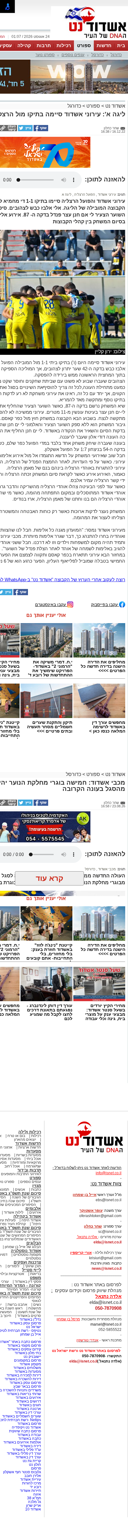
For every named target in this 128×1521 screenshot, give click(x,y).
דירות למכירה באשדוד (24, 1316)
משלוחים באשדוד (27, 1309)
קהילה (24, 45)
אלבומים (33, 1149)
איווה (37, 1435)
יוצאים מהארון (25, 1080)
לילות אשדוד (13, 1153)
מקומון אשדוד (30, 1305)
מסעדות (33, 1092)
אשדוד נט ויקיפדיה (26, 1368)
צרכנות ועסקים (27, 1203)
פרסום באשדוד (28, 1365)
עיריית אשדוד (30, 1420)
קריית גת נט (32, 1402)
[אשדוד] (89, 40)
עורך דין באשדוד (28, 1398)
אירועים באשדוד (28, 1338)
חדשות (104, 45)
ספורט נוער (45, 54)
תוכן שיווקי (33, 1207)
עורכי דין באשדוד (28, 1353)
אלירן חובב (32, 1417)
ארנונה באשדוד (28, 1350)
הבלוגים (33, 1184)
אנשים (20, 1130)
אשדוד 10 (33, 1450)
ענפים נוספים (73, 54)
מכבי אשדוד (106, 810)
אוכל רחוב (12, 1107)
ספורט (84, 45)
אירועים (35, 1153)
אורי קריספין (81, 1194)
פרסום (35, 1409)
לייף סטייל (31, 1211)
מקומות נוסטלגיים (26, 1195)
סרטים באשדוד (29, 1257)
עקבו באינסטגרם (51, 545)
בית (121, 45)
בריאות (35, 1215)
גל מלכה (34, 1443)
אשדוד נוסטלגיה (26, 1191)
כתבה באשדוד (29, 1379)
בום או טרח (16, 1077)
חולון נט (34, 1405)
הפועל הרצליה (84, 135)
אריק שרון (33, 1446)
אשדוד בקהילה (27, 1157)
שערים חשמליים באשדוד (21, 1357)
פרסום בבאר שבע (27, 1327)
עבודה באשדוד (28, 1376)
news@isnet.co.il (106, 1209)
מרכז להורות (31, 1424)
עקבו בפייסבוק (105, 545)
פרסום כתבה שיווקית (24, 1372)
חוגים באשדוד (30, 1346)
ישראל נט (33, 1268)
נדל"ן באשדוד (30, 1260)
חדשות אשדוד (28, 1084)
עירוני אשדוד (106, 135)
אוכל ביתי (33, 1100)
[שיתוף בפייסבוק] (40, 99)
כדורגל (116, 54)
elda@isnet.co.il (107, 1183)
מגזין (36, 1126)
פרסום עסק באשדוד (25, 1264)
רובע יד (35, 1428)
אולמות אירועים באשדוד (22, 1383)
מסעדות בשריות (28, 1096)
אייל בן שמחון (30, 1275)
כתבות (36, 1130)
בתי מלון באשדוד (28, 1294)
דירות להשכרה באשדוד (23, 1320)
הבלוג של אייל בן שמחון (23, 1188)
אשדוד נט (114, 75)
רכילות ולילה (29, 1073)
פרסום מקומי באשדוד (24, 1286)
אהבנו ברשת (17, 1245)
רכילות (64, 45)
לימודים (13, 1207)
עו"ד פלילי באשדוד (26, 1391)
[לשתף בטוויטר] (25, 99)
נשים (37, 1245)
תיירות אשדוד (30, 1432)
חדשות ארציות (29, 1088)
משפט (35, 1218)
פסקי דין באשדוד (28, 1222)
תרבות (44, 45)
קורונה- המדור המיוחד (24, 1230)
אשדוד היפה (31, 1161)
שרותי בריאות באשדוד (24, 1335)
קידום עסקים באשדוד (24, 1290)
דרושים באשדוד (28, 1342)
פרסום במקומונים (27, 1301)
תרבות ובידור (29, 1111)
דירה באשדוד (30, 1387)
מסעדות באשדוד (28, 1312)
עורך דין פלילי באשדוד (23, 1394)
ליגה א (66, 135)
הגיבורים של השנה (26, 1138)
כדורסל (97, 54)
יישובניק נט (32, 1298)
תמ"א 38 (34, 1439)
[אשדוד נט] (86, 1095)
